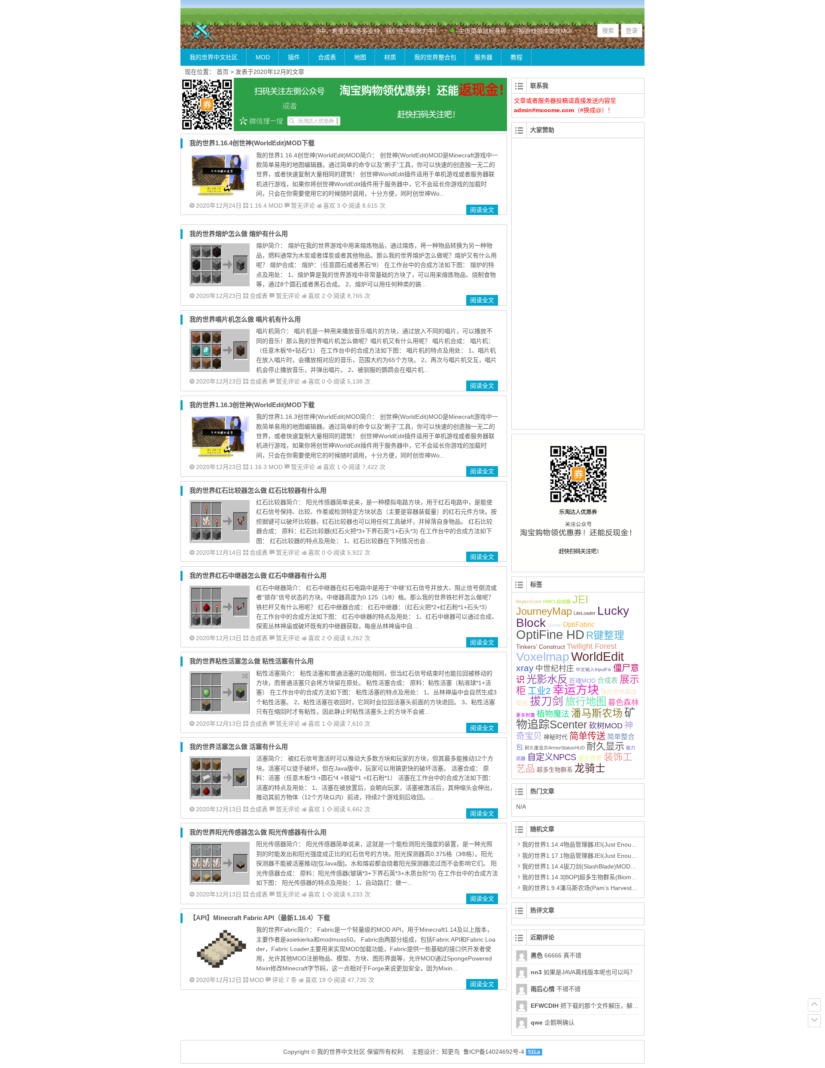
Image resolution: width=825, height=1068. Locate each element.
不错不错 (556, 988)
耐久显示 (605, 746)
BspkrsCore (528, 601)
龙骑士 (589, 768)
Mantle (554, 625)
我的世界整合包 (435, 57)
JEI (580, 599)
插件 (294, 57)
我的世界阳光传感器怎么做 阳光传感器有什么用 (258, 832)
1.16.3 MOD (266, 466)
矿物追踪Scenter (576, 718)
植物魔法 (553, 713)
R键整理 (605, 635)
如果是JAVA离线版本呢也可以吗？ (583, 972)
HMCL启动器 (557, 601)
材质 (390, 57)
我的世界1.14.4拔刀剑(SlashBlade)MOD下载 (582, 866)
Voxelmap (542, 656)
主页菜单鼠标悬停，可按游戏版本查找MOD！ (508, 31)
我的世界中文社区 (213, 57)
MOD (263, 57)
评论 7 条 (284, 979)
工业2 (539, 691)
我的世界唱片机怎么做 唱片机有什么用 (245, 319)
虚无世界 (590, 758)
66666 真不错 (556, 955)
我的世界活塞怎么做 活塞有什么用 (238, 746)
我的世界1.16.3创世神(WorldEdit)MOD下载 (252, 404)
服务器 (483, 57)
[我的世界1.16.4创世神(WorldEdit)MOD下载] (219, 193)
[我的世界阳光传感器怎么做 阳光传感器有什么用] (219, 882)
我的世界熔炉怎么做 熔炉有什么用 (238, 233)
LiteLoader (585, 613)
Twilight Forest (592, 646)
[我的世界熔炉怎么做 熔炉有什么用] (219, 284)
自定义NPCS (551, 757)
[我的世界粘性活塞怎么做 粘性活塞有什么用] (219, 712)
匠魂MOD (582, 680)
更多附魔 (525, 715)
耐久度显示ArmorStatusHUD (555, 747)
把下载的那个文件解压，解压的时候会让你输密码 (612, 1005)
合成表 (327, 57)
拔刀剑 (546, 701)
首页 (223, 71)
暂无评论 (303, 205)
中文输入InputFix (593, 669)
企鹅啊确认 (552, 1022)
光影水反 (547, 679)
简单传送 (587, 736)
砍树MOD (606, 725)
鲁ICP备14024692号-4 (493, 1051)
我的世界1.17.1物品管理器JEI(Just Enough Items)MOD (596, 855)
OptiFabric (579, 624)
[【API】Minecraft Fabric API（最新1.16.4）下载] (219, 968)
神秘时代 (556, 736)
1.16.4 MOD (266, 205)
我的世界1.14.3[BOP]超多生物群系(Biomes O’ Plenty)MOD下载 (607, 877)
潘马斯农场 (597, 713)
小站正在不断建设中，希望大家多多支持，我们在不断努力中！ (344, 31)
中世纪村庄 (554, 668)
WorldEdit (597, 656)
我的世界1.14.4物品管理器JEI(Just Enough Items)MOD (596, 844)
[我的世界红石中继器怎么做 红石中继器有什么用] (219, 626)
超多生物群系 (555, 769)
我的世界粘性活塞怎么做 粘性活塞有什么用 (251, 661)
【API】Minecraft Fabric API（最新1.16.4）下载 (259, 917)
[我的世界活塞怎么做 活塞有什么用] (219, 797)
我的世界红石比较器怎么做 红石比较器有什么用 (258, 490)
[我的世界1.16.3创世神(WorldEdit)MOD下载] (219, 455)
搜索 (608, 30)
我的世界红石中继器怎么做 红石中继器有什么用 (258, 575)
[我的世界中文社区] (232, 32)
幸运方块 (576, 690)
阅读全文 (482, 209)
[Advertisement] (578, 288)
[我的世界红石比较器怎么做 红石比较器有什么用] (219, 540)
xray (525, 668)
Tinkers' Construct (540, 646)
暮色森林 (623, 702)
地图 (360, 57)
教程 (516, 57)
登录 (632, 30)
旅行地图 (585, 701)
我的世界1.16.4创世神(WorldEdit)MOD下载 (252, 143)
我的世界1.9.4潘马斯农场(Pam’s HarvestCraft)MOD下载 (597, 887)
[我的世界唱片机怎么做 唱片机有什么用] (219, 369)
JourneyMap (544, 611)
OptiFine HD (550, 634)
